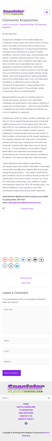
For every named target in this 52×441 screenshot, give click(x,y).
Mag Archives (26, 413)
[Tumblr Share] (41, 259)
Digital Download (26, 407)
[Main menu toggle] (46, 12)
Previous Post (26, 278)
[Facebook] (26, 423)
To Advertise (26, 410)
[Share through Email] (29, 259)
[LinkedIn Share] (17, 265)
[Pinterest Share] (5, 259)
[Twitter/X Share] (11, 265)
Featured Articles (27, 24)
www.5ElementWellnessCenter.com (24, 203)
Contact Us (26, 416)
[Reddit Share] (11, 259)
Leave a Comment (10, 24)
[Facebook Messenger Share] (23, 259)
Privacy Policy (26, 419)
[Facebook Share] (5, 265)
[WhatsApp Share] (17, 259)
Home (26, 404)
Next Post (26, 283)
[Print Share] (35, 259)
